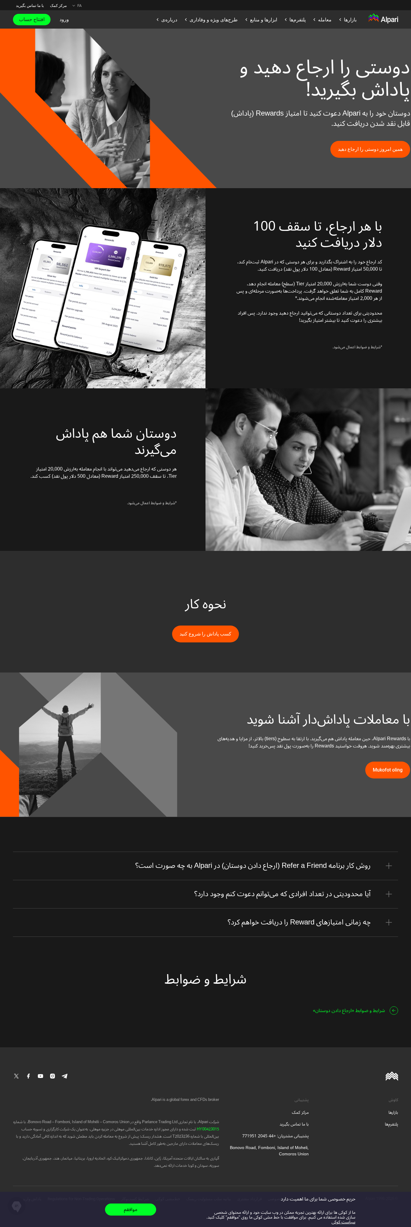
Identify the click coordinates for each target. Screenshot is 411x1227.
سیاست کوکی (343, 1222)
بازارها (393, 1112)
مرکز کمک (58, 5)
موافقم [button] (130, 1209)
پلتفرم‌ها (391, 1124)
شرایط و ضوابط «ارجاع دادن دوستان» (349, 1010)
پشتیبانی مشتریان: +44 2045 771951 (275, 1136)
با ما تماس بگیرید (30, 5)
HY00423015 (207, 1129)
